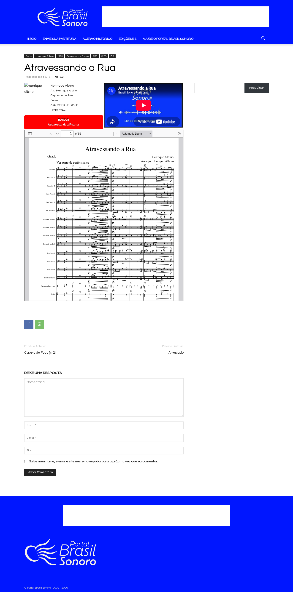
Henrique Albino (45, 56)
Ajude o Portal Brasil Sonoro (168, 38)
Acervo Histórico (97, 38)
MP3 (60, 56)
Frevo (29, 56)
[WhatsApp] (39, 324)
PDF (95, 56)
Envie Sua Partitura (59, 38)
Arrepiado (176, 352)
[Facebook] (28, 324)
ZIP (112, 56)
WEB (103, 56)
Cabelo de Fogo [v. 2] (40, 352)
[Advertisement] (185, 16)
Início (31, 38)
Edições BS (127, 38)
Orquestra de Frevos (78, 56)
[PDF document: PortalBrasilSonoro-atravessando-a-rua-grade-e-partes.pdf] (104, 215)
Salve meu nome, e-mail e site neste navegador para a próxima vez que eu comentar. (93, 461)
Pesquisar (256, 87)
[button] (263, 39)
